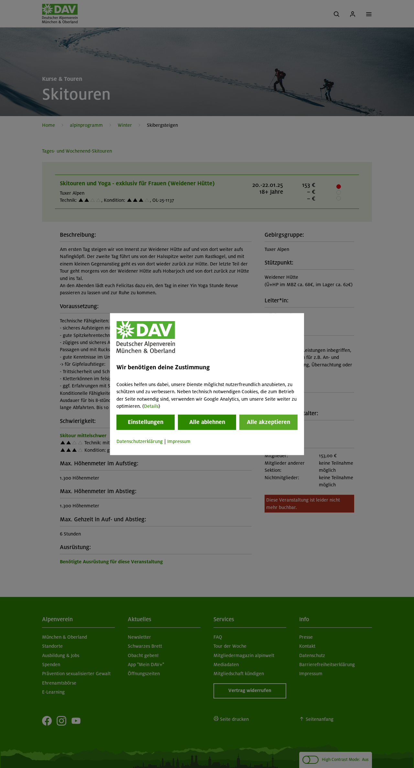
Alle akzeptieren (268, 422)
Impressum (179, 442)
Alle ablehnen (207, 422)
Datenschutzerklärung (139, 442)
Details (151, 406)
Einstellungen (145, 422)
